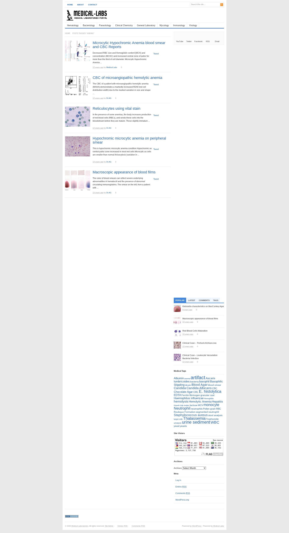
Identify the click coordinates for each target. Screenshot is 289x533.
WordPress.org (182, 500)
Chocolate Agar (183, 391)
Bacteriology (89, 25)
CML (195, 392)
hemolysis (181, 401)
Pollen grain (209, 408)
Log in (178, 480)
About (80, 5)
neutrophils (197, 408)
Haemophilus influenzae (189, 398)
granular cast (207, 395)
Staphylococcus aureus (191, 415)
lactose (193, 405)
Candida (180, 388)
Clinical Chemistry (124, 25)
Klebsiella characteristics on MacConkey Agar (203, 306)
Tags (215, 300)
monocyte (211, 405)
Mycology (164, 25)
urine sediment (196, 422)
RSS (208, 41)
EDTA (177, 395)
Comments (204, 300)
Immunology (179, 25)
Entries (180, 487)
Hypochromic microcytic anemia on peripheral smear (129, 140)
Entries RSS (122, 526)
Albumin (179, 378)
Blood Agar (199, 384)
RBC (218, 408)
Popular (179, 300)
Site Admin (109, 526)
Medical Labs (111, 67)
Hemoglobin (209, 398)
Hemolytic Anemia (200, 401)
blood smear (214, 385)
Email (217, 41)
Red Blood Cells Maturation (195, 331)
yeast (176, 426)
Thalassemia (194, 418)
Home (70, 5)
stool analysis (215, 415)
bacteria (194, 381)
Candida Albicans (199, 388)
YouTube (179, 41)
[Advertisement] (185, 15)
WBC (215, 422)
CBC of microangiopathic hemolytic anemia (127, 78)
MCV (200, 405)
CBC (214, 388)
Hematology (73, 25)
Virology (193, 25)
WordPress (196, 526)
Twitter (189, 41)
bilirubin (188, 385)
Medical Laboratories (79, 526)
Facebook (198, 41)
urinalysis (177, 423)
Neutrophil (182, 408)
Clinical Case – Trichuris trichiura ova (199, 343)
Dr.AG (108, 98)
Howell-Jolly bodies (181, 405)
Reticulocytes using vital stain (116, 108)
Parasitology (105, 25)
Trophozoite (212, 419)
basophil (204, 381)
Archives (178, 468)
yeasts (183, 426)
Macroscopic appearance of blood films (124, 172)
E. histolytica (210, 391)
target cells (178, 419)
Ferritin (185, 395)
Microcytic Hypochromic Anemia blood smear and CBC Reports (129, 45)
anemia (187, 379)
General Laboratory (146, 25)
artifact (198, 377)
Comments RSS (138, 526)
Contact (92, 5)
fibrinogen (194, 395)
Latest (191, 300)
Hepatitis (217, 401)
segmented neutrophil (207, 412)
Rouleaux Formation (184, 412)
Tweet (156, 54)
